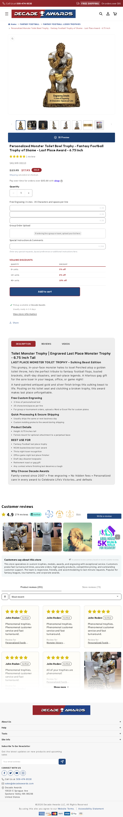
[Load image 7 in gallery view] (87, 125)
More (78, 514)
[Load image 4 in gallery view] (54, 125)
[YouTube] (17, 773)
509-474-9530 (24, 779)
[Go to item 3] (77, 537)
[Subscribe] (62, 762)
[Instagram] (23, 773)
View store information (25, 314)
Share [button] (16, 322)
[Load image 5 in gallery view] (65, 125)
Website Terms (66, 808)
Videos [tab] (66, 344)
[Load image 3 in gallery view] (43, 125)
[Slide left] (11, 124)
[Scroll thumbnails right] (117, 537)
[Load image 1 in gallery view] (20, 125)
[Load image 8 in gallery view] (99, 125)
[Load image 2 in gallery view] (31, 125)
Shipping (14, 175)
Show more (60, 687)
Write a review (104, 516)
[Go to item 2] (47, 537)
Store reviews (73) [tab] (91, 587)
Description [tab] (23, 344)
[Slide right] (111, 124)
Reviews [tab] (46, 344)
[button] (6, 13)
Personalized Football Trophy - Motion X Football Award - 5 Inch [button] (58, 681)
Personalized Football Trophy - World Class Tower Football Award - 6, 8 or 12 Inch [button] (17, 642)
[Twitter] (10, 773)
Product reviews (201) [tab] (31, 587)
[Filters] (5, 597)
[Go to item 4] (107, 537)
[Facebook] (4, 773)
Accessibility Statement (91, 808)
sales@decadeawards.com (19, 783)
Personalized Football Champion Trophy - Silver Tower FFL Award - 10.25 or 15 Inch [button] (99, 642)
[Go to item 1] (17, 537)
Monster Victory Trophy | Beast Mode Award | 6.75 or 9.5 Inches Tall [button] (57, 642)
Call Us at (19, 3)
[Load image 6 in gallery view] (76, 125)
